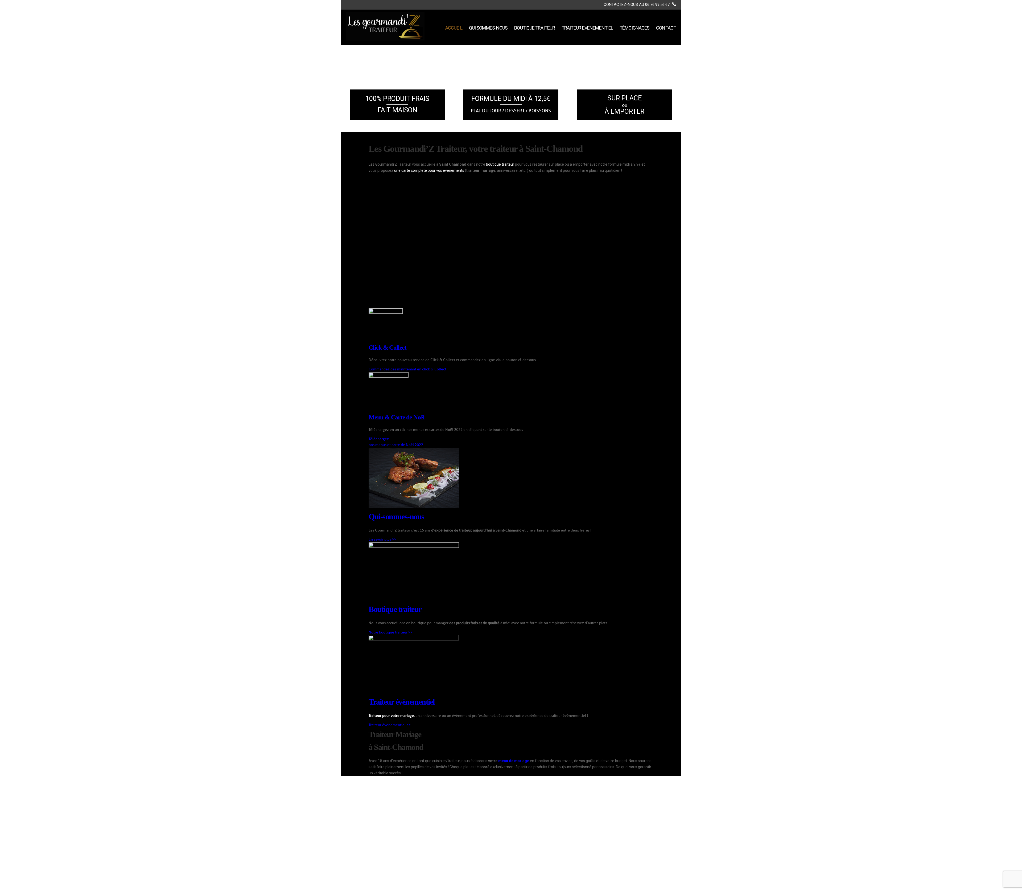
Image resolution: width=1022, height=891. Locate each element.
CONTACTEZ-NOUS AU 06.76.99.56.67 (637, 4)
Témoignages (634, 28)
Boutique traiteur (395, 609)
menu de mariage (513, 761)
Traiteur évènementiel (402, 701)
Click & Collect (387, 347)
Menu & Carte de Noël (397, 417)
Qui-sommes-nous (396, 516)
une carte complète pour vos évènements (429, 170)
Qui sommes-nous (488, 28)
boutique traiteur (500, 164)
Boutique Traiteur (534, 28)
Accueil (453, 28)
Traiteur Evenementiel (587, 28)
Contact (666, 28)
